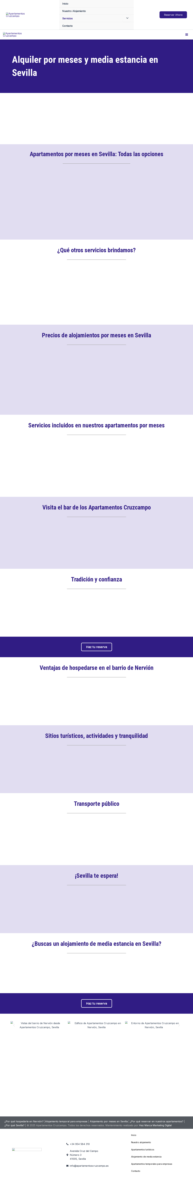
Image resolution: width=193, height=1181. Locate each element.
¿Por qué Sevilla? (14, 1125)
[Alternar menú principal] (186, 34)
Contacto (67, 25)
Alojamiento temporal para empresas (66, 1121)
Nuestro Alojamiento (74, 11)
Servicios (67, 18)
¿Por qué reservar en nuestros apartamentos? (156, 1121)
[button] (173, 14)
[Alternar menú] (127, 18)
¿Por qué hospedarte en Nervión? (24, 1121)
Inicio (65, 3)
